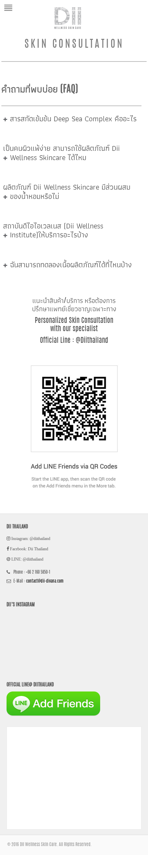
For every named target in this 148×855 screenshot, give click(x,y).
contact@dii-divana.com (44, 581)
